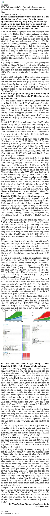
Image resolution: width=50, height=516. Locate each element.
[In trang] (5, 5)
